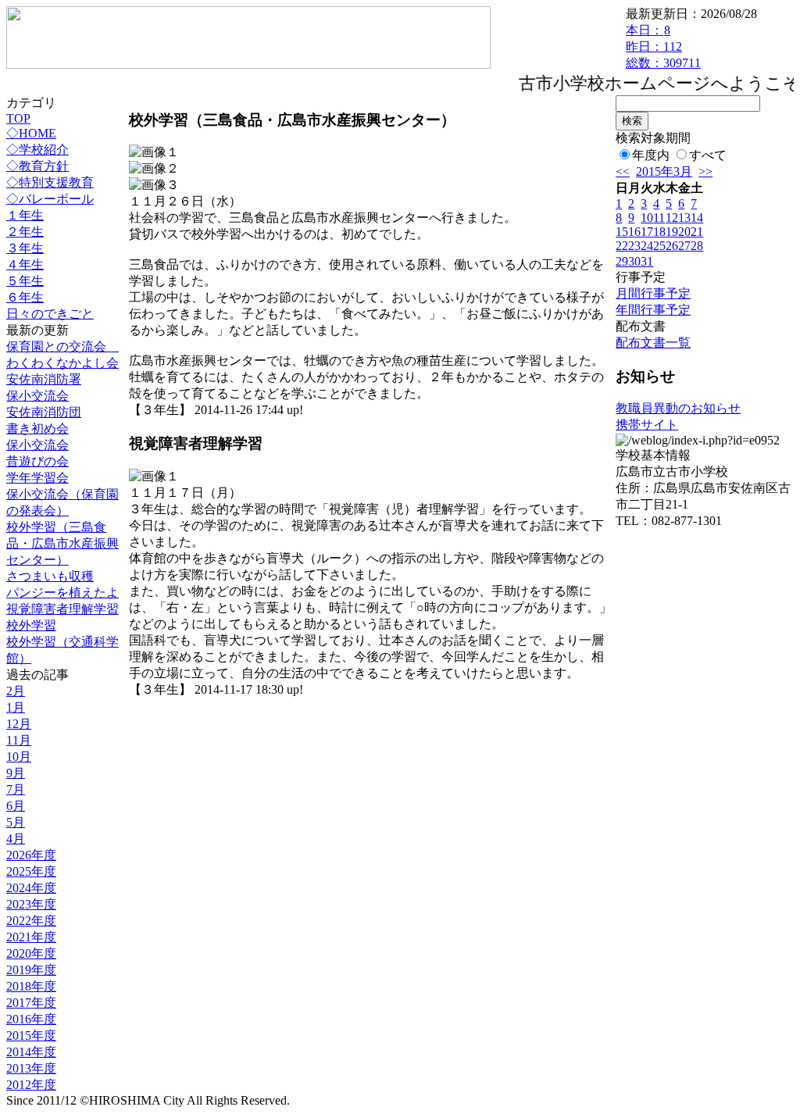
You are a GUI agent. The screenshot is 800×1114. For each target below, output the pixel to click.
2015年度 (31, 1035)
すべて (708, 155)
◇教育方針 (37, 166)
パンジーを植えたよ (62, 592)
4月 (15, 838)
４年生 (25, 264)
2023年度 (31, 904)
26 (672, 245)
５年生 (25, 280)
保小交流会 (37, 395)
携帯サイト (647, 424)
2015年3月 (664, 171)
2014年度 (31, 1052)
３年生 (25, 248)
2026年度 (31, 855)
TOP (18, 118)
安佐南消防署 (43, 379)
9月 (15, 773)
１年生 (25, 215)
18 (659, 231)
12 (672, 217)
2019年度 (31, 970)
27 (684, 245)
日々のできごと (50, 313)
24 (647, 245)
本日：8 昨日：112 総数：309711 (663, 46)
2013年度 (31, 1068)
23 (634, 245)
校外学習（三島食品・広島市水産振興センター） (62, 543)
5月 (15, 822)
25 (659, 245)
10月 (18, 756)
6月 (15, 805)
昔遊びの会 (37, 461)
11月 (18, 740)
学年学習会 (37, 477)
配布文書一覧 (653, 342)
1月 (15, 707)
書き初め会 (37, 428)
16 (634, 231)
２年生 (25, 231)
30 (634, 261)
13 (684, 217)
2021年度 (31, 937)
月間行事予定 (653, 293)
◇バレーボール (50, 198)
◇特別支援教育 (50, 182)
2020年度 (31, 953)
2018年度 (31, 986)
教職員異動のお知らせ (678, 408)
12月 (18, 723)
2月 (15, 691)
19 (672, 231)
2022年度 (31, 920)
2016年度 (31, 1019)
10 (647, 217)
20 (684, 231)
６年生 (25, 297)
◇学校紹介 (37, 149)
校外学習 (31, 625)
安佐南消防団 (43, 412)
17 (647, 231)
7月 (15, 789)
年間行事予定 (653, 309)
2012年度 (31, 1084)
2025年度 (31, 871)
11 (659, 217)
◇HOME (31, 133)
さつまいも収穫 (50, 576)
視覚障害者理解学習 (62, 609)
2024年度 (31, 887)
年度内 (651, 155)
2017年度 (31, 1002)
